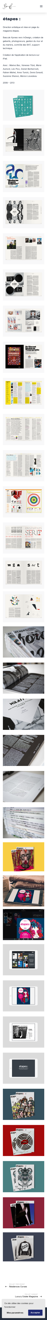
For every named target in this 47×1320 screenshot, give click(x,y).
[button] (41, 6)
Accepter (35, 1312)
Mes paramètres (15, 1312)
